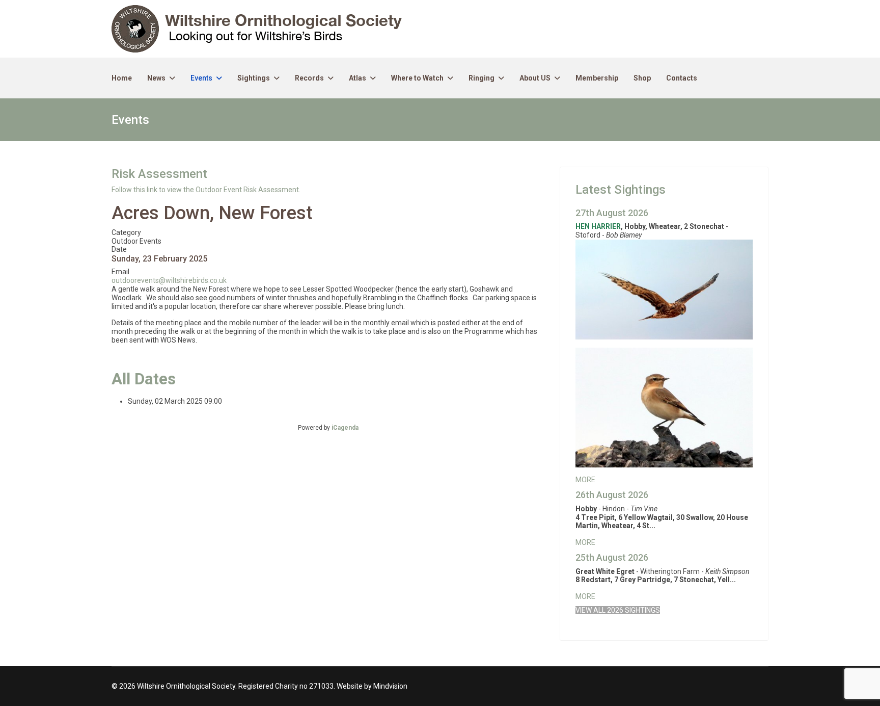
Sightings (253, 78)
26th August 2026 (611, 494)
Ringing (481, 78)
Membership (596, 78)
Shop (642, 78)
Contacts (681, 78)
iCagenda (345, 427)
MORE (585, 480)
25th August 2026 (611, 557)
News (156, 78)
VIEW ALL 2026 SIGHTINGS (617, 610)
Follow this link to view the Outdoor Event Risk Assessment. (206, 190)
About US (535, 78)
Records (309, 78)
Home (122, 78)
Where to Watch (417, 78)
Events (201, 78)
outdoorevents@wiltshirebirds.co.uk (169, 280)
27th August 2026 (611, 212)
